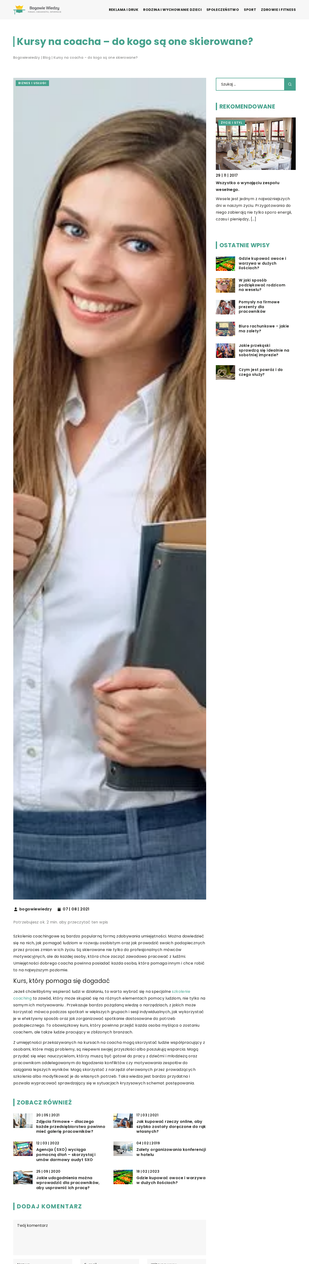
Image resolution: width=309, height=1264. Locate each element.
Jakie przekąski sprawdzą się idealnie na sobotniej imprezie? (264, 350)
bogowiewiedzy (35, 909)
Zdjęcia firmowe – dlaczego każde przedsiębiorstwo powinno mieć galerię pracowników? (70, 1126)
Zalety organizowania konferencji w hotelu (171, 1152)
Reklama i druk (124, 9)
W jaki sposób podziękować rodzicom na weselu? (262, 285)
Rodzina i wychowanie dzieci (172, 9)
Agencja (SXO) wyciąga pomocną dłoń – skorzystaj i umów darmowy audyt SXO (66, 1154)
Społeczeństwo (222, 9)
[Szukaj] (290, 84)
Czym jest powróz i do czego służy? (261, 372)
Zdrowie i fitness (278, 9)
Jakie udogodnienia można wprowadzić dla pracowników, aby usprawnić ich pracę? (68, 1183)
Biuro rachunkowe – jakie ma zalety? (264, 329)
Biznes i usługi (32, 83)
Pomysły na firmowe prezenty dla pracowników (259, 307)
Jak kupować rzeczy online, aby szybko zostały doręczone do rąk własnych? (171, 1126)
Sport (250, 9)
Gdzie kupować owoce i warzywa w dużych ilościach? (171, 1181)
